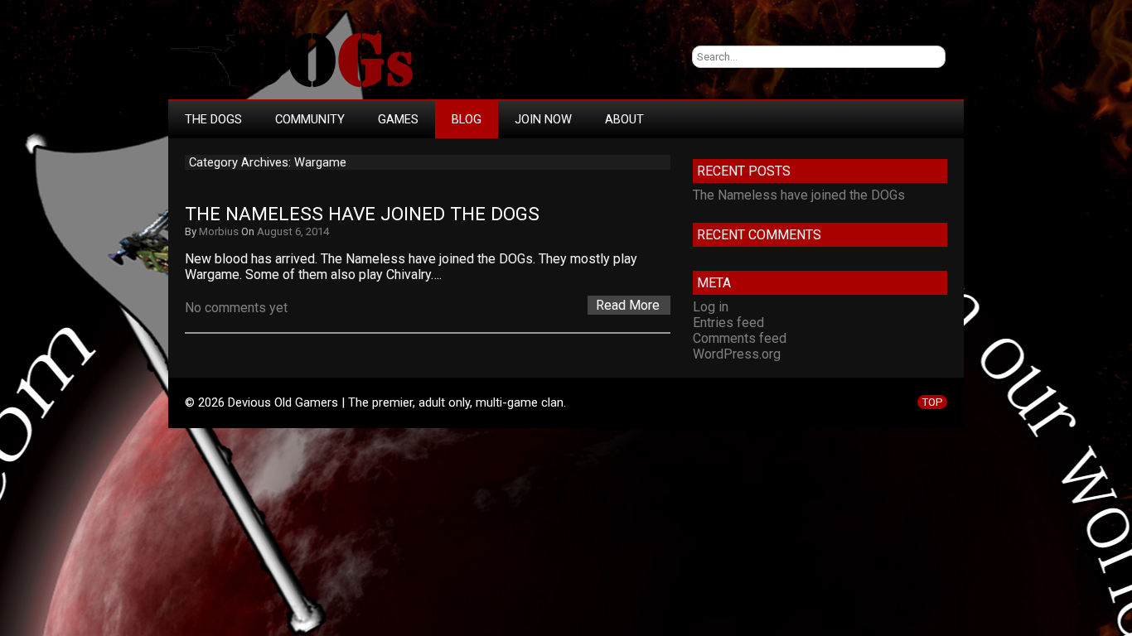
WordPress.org (737, 354)
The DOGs (213, 119)
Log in (710, 307)
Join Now (543, 119)
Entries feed (728, 322)
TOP (932, 402)
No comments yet (236, 308)
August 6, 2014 (293, 231)
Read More (628, 305)
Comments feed (739, 338)
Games (398, 119)
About (624, 119)
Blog (466, 119)
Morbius (219, 231)
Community (310, 119)
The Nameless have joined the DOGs (362, 214)
